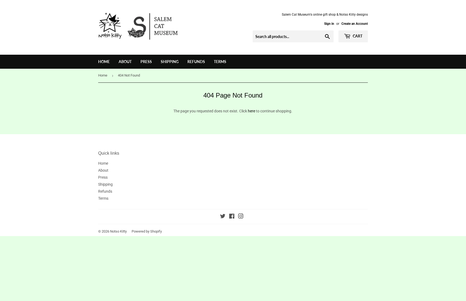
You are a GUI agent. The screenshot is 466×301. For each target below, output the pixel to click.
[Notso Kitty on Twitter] (222, 217)
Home (104, 61)
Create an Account (354, 24)
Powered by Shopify (147, 231)
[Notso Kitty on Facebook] (232, 217)
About (125, 61)
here (251, 111)
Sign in (329, 24)
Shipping (170, 61)
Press (146, 61)
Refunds (196, 61)
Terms (220, 61)
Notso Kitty (118, 231)
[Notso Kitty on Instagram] (241, 217)
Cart (357, 36)
